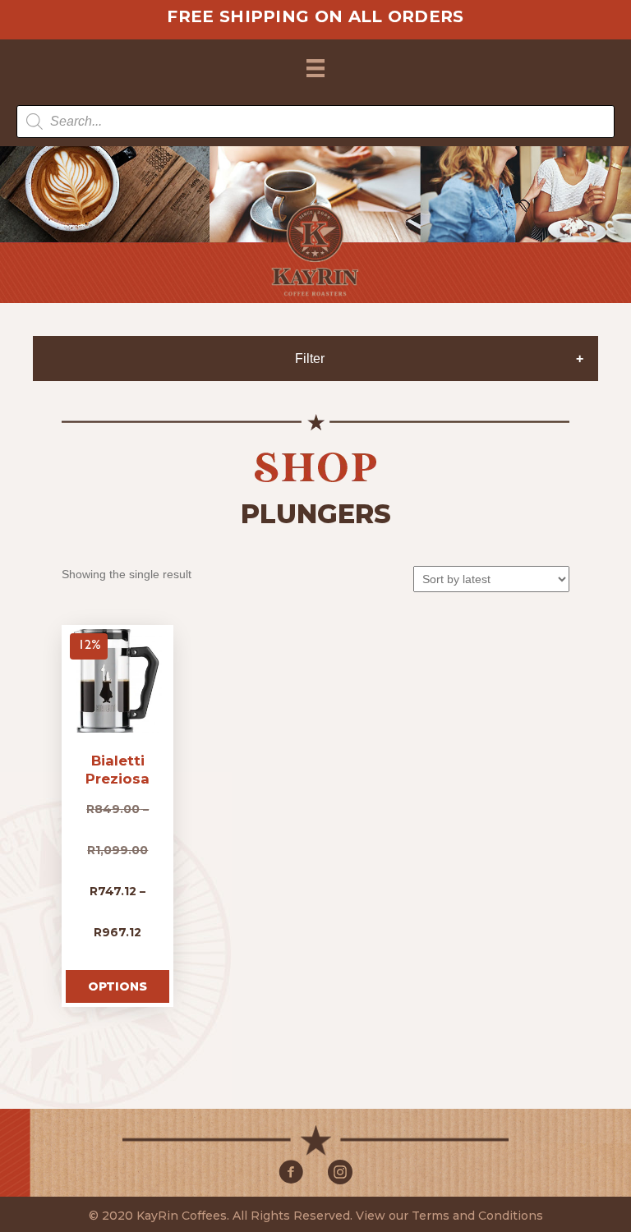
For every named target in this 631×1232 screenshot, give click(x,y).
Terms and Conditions (477, 1215)
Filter (310, 358)
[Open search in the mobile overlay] (315, 121)
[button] (291, 1172)
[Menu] (315, 68)
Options (117, 986)
